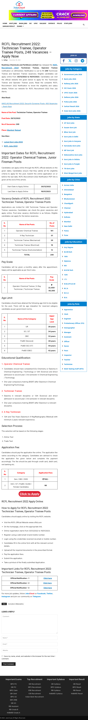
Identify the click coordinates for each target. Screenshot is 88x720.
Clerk (66, 314)
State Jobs (68, 23)
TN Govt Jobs (69, 168)
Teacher (67, 360)
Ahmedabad (69, 190)
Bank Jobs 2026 (70, 79)
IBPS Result (77, 687)
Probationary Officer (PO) (74, 323)
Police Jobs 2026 (70, 102)
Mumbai (10, 130)
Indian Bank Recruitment (34, 697)
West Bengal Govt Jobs (73, 173)
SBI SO (13, 703)
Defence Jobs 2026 (71, 97)
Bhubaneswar (69, 199)
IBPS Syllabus (56, 687)
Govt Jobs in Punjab (72, 164)
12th (66, 275)
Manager (67, 332)
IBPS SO (13, 697)
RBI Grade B (13, 709)
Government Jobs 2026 (73, 74)
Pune (66, 235)
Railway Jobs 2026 (71, 83)
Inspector (68, 355)
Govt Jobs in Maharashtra (15, 604)
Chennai (67, 208)
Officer (66, 341)
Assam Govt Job (70, 127)
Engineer (67, 319)
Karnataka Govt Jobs (72, 146)
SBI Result (77, 684)
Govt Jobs (13, 23)
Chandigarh (68, 203)
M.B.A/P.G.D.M (69, 284)
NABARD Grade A (13, 713)
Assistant (67, 337)
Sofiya (6, 60)
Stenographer (69, 328)
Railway (43, 23)
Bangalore (68, 194)
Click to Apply (30, 494)
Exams (19, 26)
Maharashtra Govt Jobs (73, 155)
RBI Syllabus (55, 690)
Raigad (18, 130)
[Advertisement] (43, 35)
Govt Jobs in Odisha (72, 159)
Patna (66, 231)
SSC (30, 23)
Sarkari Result (9, 26)
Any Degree (68, 247)
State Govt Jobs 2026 (72, 111)
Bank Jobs (23, 23)
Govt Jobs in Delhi (71, 137)
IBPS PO (13, 684)
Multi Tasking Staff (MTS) (74, 369)
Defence (51, 23)
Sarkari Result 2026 (71, 106)
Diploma (67, 261)
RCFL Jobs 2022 (11, 146)
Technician (68, 364)
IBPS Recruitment (34, 687)
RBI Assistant (13, 706)
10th (66, 256)
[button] (83, 25)
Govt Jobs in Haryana (72, 141)
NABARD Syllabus (55, 693)
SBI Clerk (13, 693)
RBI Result (77, 690)
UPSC (36, 23)
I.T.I (65, 279)
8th (65, 265)
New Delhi (68, 226)
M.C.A (66, 293)
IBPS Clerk (14, 690)
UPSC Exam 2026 (70, 93)
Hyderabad (68, 212)
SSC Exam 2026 (70, 88)
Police (59, 23)
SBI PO (13, 687)
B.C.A (66, 288)
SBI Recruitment (35, 684)
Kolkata (67, 217)
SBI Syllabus (55, 684)
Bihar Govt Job (70, 132)
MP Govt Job (69, 150)
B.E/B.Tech (68, 252)
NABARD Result (77, 693)
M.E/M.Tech (68, 270)
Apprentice (68, 309)
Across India (69, 185)
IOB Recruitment (35, 693)
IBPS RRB (13, 700)
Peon (66, 350)
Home (5, 23)
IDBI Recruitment (34, 690)
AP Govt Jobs (69, 123)
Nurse (66, 346)
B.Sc (65, 297)
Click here (47, 583)
